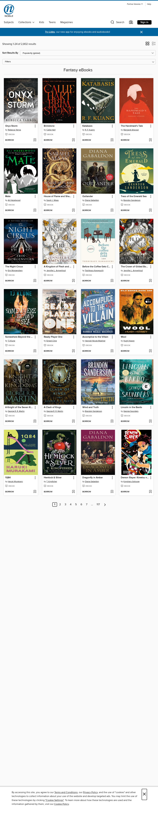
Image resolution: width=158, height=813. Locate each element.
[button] (135, 4)
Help (149, 4)
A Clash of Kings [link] (52, 407)
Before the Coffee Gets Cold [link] (96, 266)
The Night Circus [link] (14, 266)
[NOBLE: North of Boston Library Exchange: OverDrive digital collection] (9, 10)
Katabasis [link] (87, 126)
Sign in (144, 22)
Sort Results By (10, 52)
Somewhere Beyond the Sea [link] (19, 337)
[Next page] (105, 504)
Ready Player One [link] (53, 337)
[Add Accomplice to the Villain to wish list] (112, 351)
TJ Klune (11, 341)
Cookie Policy (61, 804)
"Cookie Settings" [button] (54, 800)
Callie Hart (51, 130)
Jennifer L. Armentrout (56, 270)
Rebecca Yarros (14, 130)
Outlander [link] (87, 196)
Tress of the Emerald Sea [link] (134, 196)
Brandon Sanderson (131, 200)
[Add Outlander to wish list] (112, 210)
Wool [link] (123, 337)
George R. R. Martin (16, 411)
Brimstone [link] (49, 126)
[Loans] (131, 23)
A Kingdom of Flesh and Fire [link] (58, 266)
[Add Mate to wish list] (35, 210)
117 (98, 504)
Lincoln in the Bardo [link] (131, 407)
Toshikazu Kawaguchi (94, 270)
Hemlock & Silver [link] (53, 477)
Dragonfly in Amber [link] (92, 477)
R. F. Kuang (90, 130)
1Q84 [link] (8, 477)
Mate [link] (7, 196)
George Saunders (130, 411)
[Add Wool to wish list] (150, 351)
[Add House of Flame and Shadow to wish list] (73, 210)
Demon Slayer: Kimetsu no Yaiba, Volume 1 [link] (135, 477)
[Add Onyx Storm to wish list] (35, 140)
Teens (52, 22)
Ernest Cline (51, 341)
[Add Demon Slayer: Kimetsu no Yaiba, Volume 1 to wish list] (150, 492)
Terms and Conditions (66, 792)
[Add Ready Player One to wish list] (73, 351)
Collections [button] (25, 22)
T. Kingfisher (51, 481)
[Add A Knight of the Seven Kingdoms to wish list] (35, 421)
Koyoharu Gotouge (131, 481)
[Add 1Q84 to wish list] (35, 492)
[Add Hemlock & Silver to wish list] (73, 492)
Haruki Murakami (15, 481)
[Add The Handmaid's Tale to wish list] (150, 140)
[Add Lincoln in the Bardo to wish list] (150, 421)
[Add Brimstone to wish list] (73, 140)
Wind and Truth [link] (90, 407)
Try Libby (50, 32)
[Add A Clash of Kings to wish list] (73, 421)
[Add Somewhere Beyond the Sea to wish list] (35, 351)
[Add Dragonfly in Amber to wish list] (112, 492)
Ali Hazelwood (14, 200)
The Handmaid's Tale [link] (132, 126)
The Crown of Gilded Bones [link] (135, 266)
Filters (8, 61)
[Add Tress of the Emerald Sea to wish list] (150, 210)
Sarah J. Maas (52, 200)
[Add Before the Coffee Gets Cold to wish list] (112, 281)
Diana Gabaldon (92, 200)
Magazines (66, 22)
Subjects (9, 22)
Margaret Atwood (131, 130)
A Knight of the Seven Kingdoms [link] (19, 407)
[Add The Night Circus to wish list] (35, 281)
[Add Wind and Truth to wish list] (112, 421)
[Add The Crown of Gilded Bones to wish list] (150, 281)
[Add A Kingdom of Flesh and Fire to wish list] (73, 281)
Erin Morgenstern (15, 270)
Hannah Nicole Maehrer (95, 341)
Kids (41, 22)
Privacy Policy (90, 792)
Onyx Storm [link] (11, 126)
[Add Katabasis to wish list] (112, 140)
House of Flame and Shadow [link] (58, 196)
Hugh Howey (129, 341)
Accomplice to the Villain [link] (95, 337)
